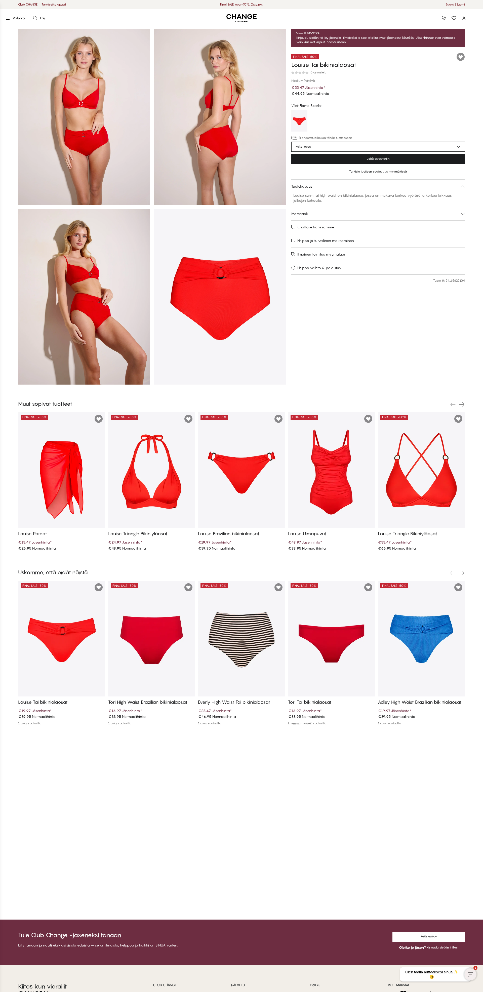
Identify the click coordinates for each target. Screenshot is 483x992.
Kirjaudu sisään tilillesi (442, 947)
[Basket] (474, 18)
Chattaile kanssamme (315, 227)
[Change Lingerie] (241, 18)
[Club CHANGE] (464, 18)
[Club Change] (454, 18)
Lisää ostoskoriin (378, 158)
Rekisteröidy (429, 936)
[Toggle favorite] (461, 57)
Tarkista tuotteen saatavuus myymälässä (378, 171)
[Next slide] (462, 404)
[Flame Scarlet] (299, 121)
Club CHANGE (27, 4)
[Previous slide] (453, 404)
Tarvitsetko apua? (54, 4)
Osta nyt (257, 4)
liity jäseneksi (333, 37)
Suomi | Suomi (455, 4)
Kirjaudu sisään (307, 37)
